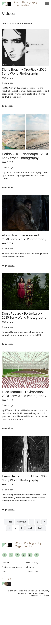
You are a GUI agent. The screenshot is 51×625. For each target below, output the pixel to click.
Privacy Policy (32, 562)
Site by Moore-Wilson (40, 596)
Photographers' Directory (13, 567)
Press (4, 571)
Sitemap (30, 567)
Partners (5, 562)
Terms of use (32, 571)
